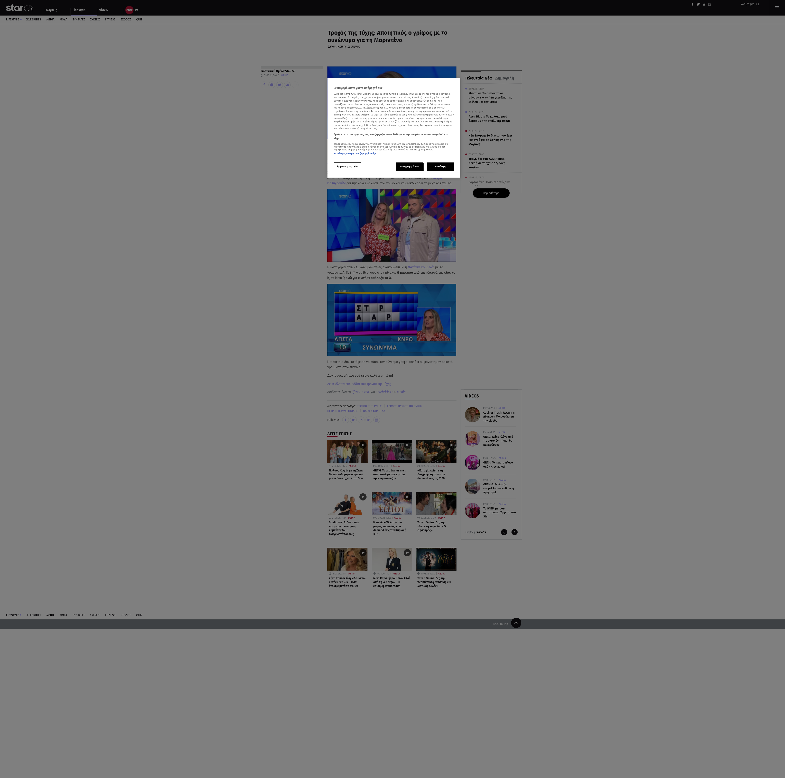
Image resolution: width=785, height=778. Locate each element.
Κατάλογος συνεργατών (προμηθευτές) (355, 153)
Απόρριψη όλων (409, 166)
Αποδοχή (440, 166)
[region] (393, 128)
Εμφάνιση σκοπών (347, 166)
